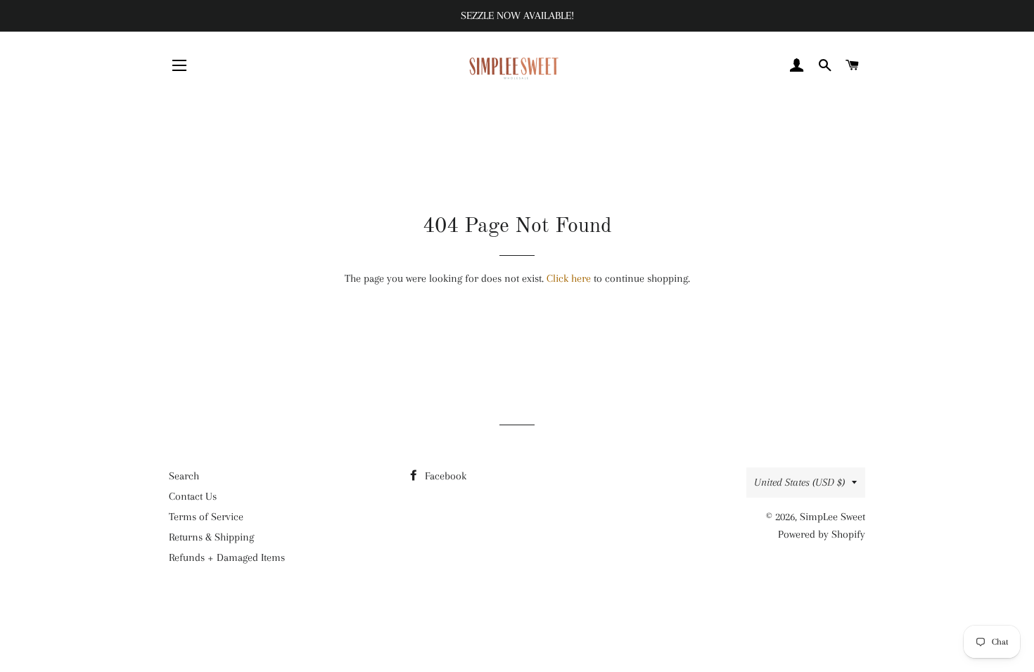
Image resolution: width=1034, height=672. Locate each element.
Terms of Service (206, 516)
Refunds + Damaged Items (227, 557)
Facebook (444, 476)
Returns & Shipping (211, 537)
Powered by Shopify (821, 534)
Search (184, 476)
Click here (569, 278)
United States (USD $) (799, 482)
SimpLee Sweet (832, 516)
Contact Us (193, 496)
